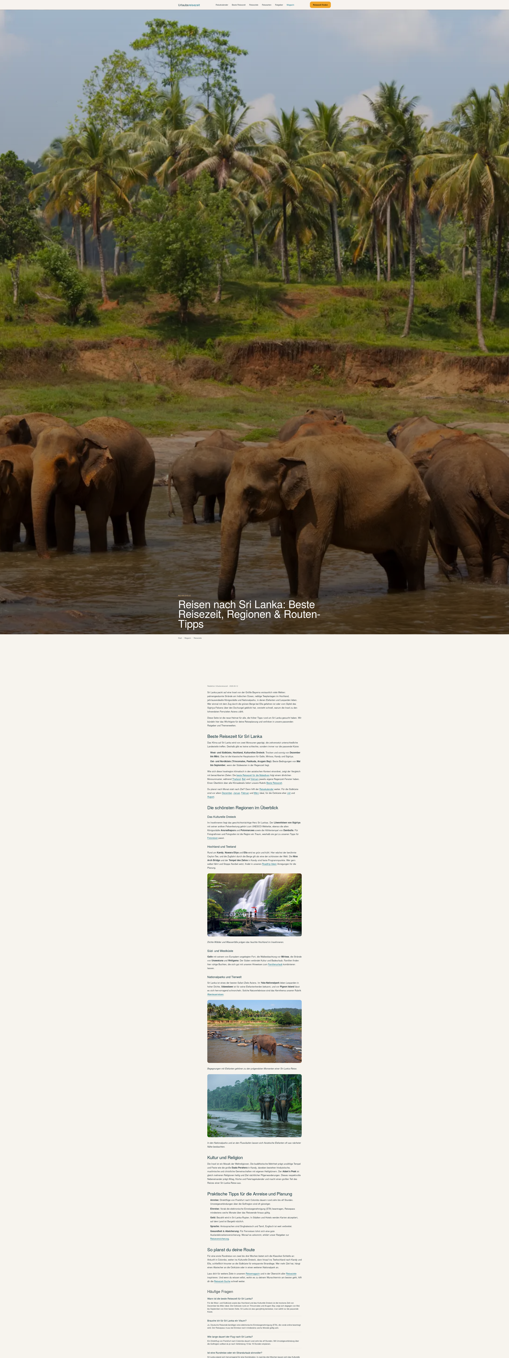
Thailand (236, 779)
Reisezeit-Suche (222, 1281)
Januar (236, 793)
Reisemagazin (253, 1273)
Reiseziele (253, 4)
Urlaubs (189, 5)
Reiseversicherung (219, 1238)
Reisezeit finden (320, 4)
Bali (244, 779)
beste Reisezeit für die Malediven (252, 775)
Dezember (227, 793)
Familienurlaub (275, 964)
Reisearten (266, 4)
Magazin (290, 4)
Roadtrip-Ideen (269, 863)
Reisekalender (222, 4)
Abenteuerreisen (215, 994)
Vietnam (255, 779)
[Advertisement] (257, 661)
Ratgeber (279, 4)
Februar (245, 793)
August (210, 796)
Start (180, 638)
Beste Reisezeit (238, 4)
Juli (289, 793)
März (256, 793)
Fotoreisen (212, 837)
